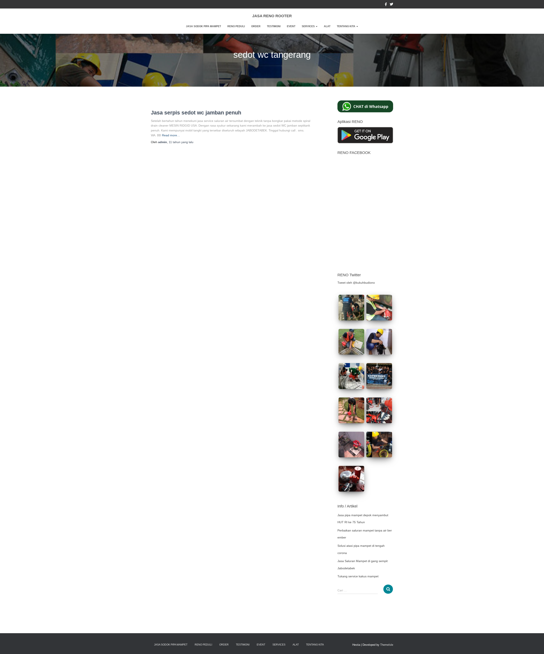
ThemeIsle (386, 644)
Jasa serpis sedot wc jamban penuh (196, 113)
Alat (327, 26)
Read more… (171, 135)
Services (308, 26)
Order (256, 26)
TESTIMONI (273, 26)
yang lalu (181, 142)
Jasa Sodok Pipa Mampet (203, 26)
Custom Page (386, 5)
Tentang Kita (346, 26)
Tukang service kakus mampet (357, 576)
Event (291, 26)
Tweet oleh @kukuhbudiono (356, 282)
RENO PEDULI (236, 26)
